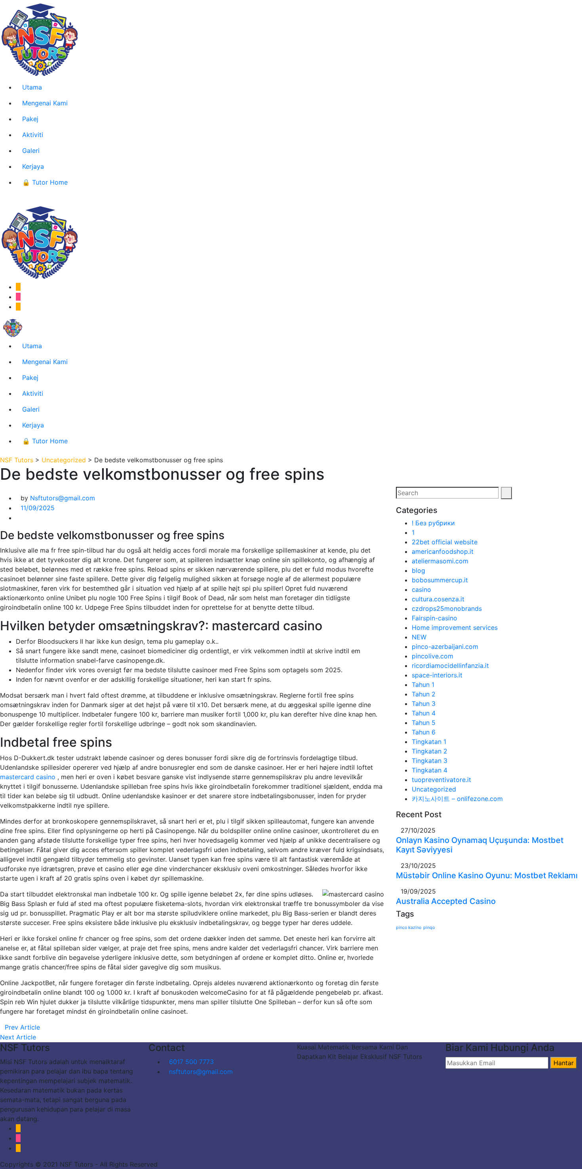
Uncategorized (434, 789)
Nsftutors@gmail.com (62, 498)
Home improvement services (455, 627)
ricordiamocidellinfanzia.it (450, 665)
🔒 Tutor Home (45, 182)
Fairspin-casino (434, 618)
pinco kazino (408, 927)
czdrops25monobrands (447, 608)
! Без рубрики (433, 523)
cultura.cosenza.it (438, 599)
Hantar (563, 1063)
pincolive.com (432, 656)
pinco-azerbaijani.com (445, 646)
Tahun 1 (423, 684)
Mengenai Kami (45, 103)
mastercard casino (27, 777)
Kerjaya (33, 166)
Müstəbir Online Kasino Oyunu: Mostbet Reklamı (487, 875)
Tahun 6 (424, 732)
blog (418, 570)
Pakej (30, 119)
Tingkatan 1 (429, 742)
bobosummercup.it (440, 580)
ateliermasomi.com (440, 561)
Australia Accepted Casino (446, 901)
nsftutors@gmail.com (201, 1072)
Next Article (18, 1037)
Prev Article (22, 1027)
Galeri (31, 150)
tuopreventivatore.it (441, 780)
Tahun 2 (424, 694)
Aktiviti (32, 135)
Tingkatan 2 (429, 751)
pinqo (429, 927)
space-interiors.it (437, 675)
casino (421, 589)
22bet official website (444, 542)
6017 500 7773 (191, 1062)
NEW (419, 637)
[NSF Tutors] (12, 327)
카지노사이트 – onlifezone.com (457, 799)
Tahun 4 (424, 713)
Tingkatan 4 (429, 770)
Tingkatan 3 (429, 761)
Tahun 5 (424, 723)
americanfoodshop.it (443, 551)
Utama (32, 87)
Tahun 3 (424, 704)
